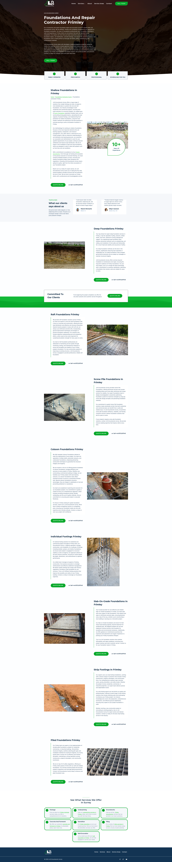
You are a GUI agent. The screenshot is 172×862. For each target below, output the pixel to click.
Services (102, 852)
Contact (109, 3)
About (89, 3)
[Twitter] (123, 859)
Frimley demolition (85, 824)
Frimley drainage (64, 812)
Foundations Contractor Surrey (63, 97)
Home (73, 3)
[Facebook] (120, 859)
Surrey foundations (59, 113)
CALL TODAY (121, 3)
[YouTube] (126, 859)
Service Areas (99, 3)
